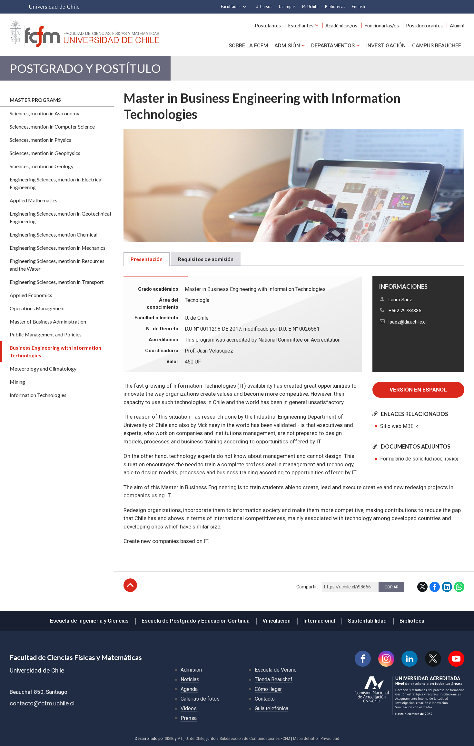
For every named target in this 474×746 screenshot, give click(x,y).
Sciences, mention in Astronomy (44, 113)
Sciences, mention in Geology (42, 166)
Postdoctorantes (424, 25)
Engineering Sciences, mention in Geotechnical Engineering (60, 217)
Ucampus (287, 6)
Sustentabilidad (367, 620)
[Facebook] (363, 659)
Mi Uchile (310, 6)
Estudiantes (300, 25)
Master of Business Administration (48, 321)
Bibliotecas (335, 6)
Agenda (189, 689)
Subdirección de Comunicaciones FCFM (255, 738)
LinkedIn (447, 587)
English (358, 6)
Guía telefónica (271, 708)
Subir (130, 585)
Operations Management (37, 308)
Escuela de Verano (276, 670)
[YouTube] (456, 659)
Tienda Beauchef (273, 679)
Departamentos (333, 45)
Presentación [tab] (147, 259)
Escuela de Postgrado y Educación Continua (196, 620)
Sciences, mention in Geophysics (45, 153)
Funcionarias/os (381, 25)
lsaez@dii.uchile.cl (408, 322)
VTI (180, 738)
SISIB (169, 738)
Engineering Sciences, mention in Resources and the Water (57, 265)
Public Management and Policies (46, 334)
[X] (433, 659)
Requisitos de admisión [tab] (205, 259)
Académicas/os (341, 25)
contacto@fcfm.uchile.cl (42, 703)
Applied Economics (31, 295)
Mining (17, 382)
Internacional (319, 620)
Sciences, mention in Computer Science (52, 126)
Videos (189, 708)
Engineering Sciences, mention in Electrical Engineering (56, 183)
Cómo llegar (268, 689)
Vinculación (276, 620)
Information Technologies (38, 395)
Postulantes (268, 25)
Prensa (189, 718)
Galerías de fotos (200, 699)
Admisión (287, 45)
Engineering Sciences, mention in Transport (57, 282)
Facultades (231, 6)
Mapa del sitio (305, 738)
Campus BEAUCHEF (436, 45)
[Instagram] (386, 659)
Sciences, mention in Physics (40, 140)
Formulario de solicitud (419, 459)
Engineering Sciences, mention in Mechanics (57, 248)
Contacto (265, 699)
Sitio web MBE (396, 426)
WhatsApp (459, 587)
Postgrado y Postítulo (85, 68)
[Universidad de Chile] (54, 7)
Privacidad (330, 738)
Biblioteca (412, 620)
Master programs (35, 100)
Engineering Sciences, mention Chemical (53, 234)
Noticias (190, 679)
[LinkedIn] (409, 659)
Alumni (457, 25)
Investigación (386, 45)
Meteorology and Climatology (43, 368)
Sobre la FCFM (248, 45)
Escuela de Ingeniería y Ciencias (89, 620)
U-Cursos (264, 6)
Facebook (435, 587)
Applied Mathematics (33, 200)
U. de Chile (194, 738)
